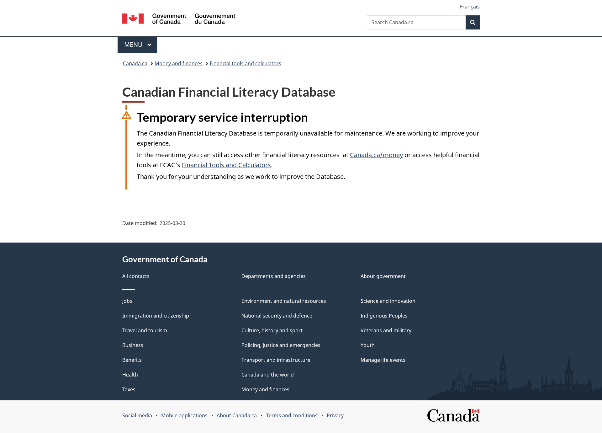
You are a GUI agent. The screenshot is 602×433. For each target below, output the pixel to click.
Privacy (335, 415)
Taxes (128, 389)
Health (130, 374)
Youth (368, 345)
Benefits (132, 359)
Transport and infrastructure (275, 359)
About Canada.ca (237, 415)
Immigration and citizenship (155, 315)
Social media (137, 415)
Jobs (127, 300)
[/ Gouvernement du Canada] (178, 19)
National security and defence (276, 315)
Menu (134, 44)
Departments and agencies (273, 276)
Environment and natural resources (283, 300)
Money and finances (179, 63)
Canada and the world (267, 374)
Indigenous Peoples (384, 315)
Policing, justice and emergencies (280, 345)
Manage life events (383, 359)
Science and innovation (388, 300)
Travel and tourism (144, 330)
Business (132, 345)
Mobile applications (184, 415)
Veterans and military (386, 330)
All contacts (136, 276)
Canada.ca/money (376, 155)
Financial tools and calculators (245, 63)
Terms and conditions (292, 415)
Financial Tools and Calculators (226, 165)
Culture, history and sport (272, 330)
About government (383, 276)
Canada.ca (135, 63)
